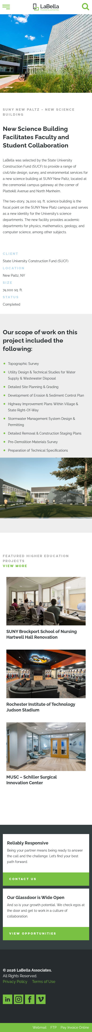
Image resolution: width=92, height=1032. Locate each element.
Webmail (39, 1027)
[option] (46, 53)
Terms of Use (43, 981)
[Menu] (6, 7)
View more (15, 566)
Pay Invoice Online (75, 1027)
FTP (53, 1027)
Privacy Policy (15, 981)
